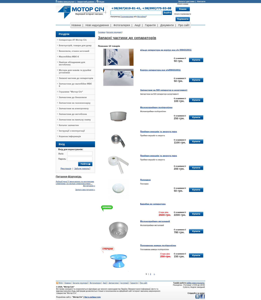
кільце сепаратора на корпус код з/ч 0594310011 (166, 50)
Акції (137, 25)
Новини (76, 25)
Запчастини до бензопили (73, 97)
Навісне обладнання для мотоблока (72, 63)
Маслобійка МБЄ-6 (69, 56)
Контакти (201, 1)
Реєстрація (66, 168)
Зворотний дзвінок (85, 2)
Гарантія (150, 25)
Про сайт (184, 25)
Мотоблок (141, 17)
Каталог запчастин (69, 125)
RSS (61, 283)
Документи (167, 25)
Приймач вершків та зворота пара (158, 131)
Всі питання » (89, 186)
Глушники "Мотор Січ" (71, 91)
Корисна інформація (70, 136)
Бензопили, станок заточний (74, 51)
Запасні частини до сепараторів (76, 78)
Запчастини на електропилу (74, 108)
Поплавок (145, 180)
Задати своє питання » (85, 190)
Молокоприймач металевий (155, 221)
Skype (101, 2)
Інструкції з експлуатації (72, 131)
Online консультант (66, 2)
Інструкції (124, 283)
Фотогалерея (121, 25)
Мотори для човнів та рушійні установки (75, 71)
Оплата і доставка (186, 1)
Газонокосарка (127, 17)
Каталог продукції (114, 32)
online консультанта (195, 283)
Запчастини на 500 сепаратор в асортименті (163, 90)
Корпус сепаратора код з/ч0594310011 (160, 70)
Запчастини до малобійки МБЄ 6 (75, 85)
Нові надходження (97, 25)
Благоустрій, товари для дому (75, 45)
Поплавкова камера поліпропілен (158, 245)
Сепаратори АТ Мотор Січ (73, 40)
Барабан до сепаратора (153, 204)
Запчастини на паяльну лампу (75, 119)
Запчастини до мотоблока (73, 114)
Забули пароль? (82, 168)
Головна (101, 32)
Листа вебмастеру (92, 297)
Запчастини (113, 283)
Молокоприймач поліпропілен (156, 107)
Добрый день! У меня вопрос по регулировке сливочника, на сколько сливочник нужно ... (75, 183)
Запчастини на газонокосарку (74, 103)
